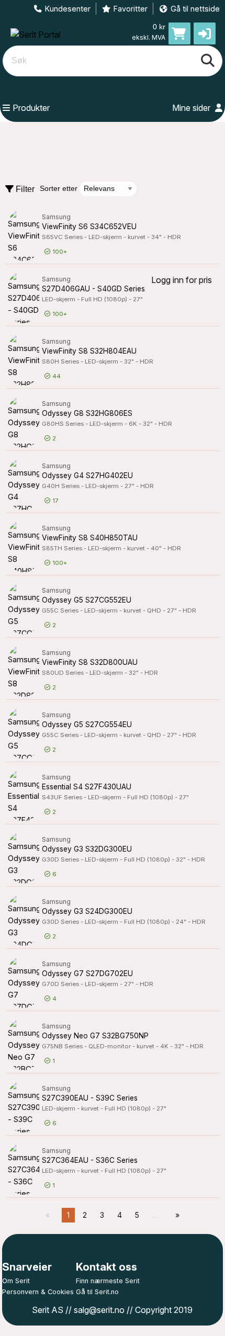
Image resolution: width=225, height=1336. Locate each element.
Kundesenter (68, 8)
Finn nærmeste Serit (108, 1281)
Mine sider (192, 108)
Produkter (31, 108)
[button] (205, 33)
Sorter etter (58, 188)
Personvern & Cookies (38, 1292)
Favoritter (131, 8)
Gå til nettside (195, 8)
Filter (24, 189)
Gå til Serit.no (97, 1292)
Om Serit (16, 1281)
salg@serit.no (99, 1310)
